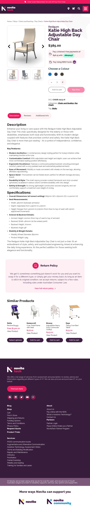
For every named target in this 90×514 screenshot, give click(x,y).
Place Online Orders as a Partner (60, 426)
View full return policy (44, 288)
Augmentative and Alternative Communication (26, 444)
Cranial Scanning (14, 460)
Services (11, 438)
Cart (9, 413)
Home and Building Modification (20, 450)
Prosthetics (11, 458)
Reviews (27, 116)
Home (9, 21)
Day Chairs (39, 21)
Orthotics (11, 455)
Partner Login (52, 423)
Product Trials (13, 432)
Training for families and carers (19, 465)
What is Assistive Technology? (59, 414)
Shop (15, 21)
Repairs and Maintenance (17, 452)
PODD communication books (19, 442)
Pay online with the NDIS (57, 412)
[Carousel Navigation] (26, 46)
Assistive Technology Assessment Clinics (23, 447)
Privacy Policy (12, 426)
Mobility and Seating (15, 463)
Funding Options (14, 421)
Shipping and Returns (15, 418)
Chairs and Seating (26, 21)
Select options (15, 340)
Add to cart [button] (35, 340)
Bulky (54, 108)
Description (14, 116)
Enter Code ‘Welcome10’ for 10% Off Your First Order (46, 2)
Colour (65, 68)
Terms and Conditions (16, 423)
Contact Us (51, 417)
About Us (50, 409)
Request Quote (14, 429)
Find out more (17, 389)
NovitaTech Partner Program (58, 429)
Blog (9, 406)
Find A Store (12, 415)
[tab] (14, 115)
